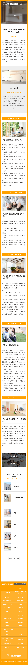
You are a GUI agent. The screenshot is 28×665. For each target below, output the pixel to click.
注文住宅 (16, 559)
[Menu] (25, 4)
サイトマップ (20, 651)
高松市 (11, 559)
